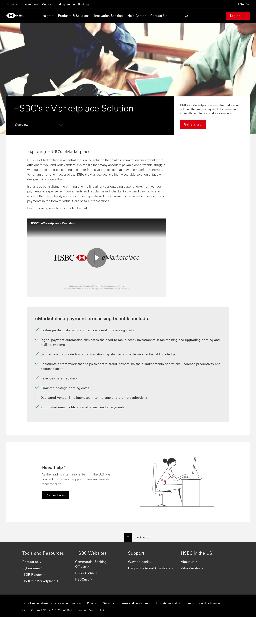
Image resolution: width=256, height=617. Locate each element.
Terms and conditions (134, 603)
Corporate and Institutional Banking (65, 4)
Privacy (92, 603)
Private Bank (30, 4)
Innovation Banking (108, 15)
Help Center (137, 15)
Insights (47, 15)
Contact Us (158, 15)
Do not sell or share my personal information (51, 603)
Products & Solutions (73, 15)
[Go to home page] (16, 15)
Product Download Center (203, 603)
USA (241, 4)
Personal (12, 4)
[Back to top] (128, 537)
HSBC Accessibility (167, 603)
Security (108, 603)
